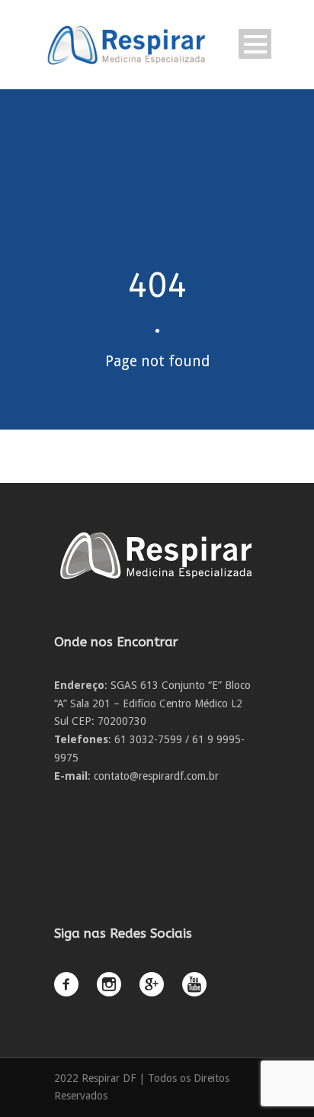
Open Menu (255, 44)
